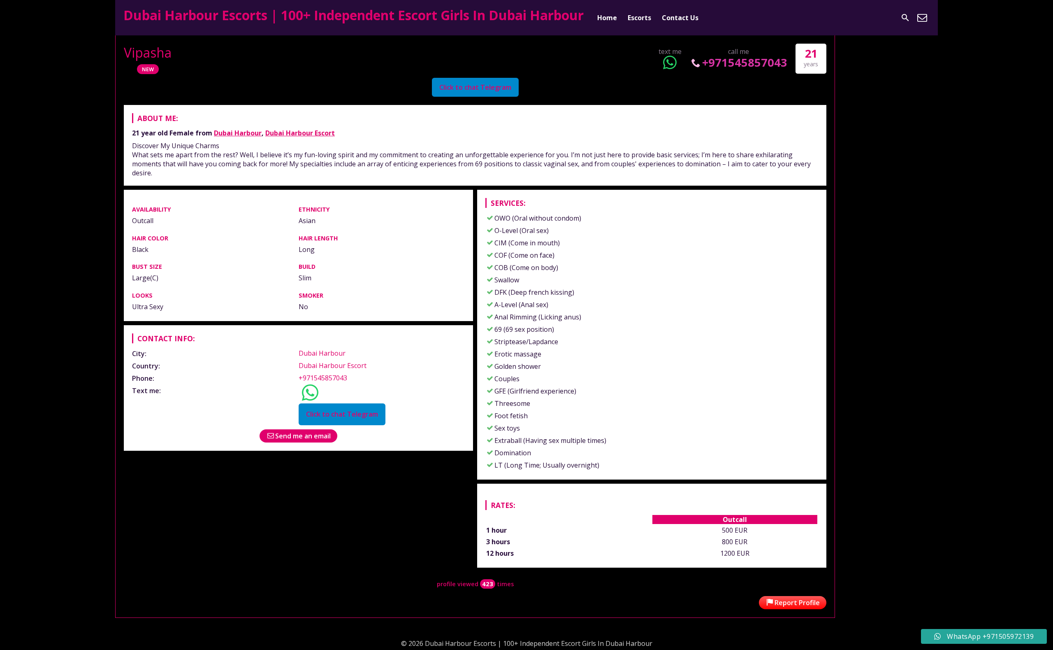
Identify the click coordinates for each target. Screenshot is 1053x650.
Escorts (639, 17)
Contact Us (680, 17)
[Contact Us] (922, 17)
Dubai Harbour (238, 132)
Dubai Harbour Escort (300, 132)
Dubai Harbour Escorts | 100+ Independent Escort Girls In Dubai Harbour (353, 15)
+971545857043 (744, 62)
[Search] (905, 17)
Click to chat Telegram (475, 87)
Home (607, 17)
